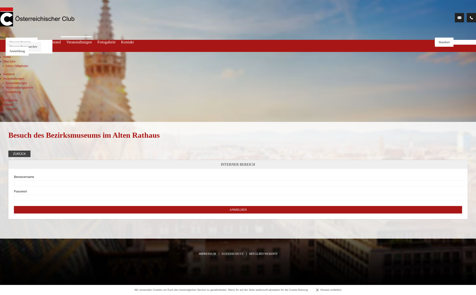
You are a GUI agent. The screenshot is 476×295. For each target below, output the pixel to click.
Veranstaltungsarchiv (19, 87)
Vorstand (9, 74)
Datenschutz (233, 253)
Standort (444, 42)
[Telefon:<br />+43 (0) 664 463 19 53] (471, 17)
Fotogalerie (106, 42)
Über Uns (9, 61)
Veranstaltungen (79, 42)
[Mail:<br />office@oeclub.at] (459, 17)
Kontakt (127, 42)
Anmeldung (17, 51)
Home (7, 57)
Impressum (207, 253)
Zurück (19, 154)
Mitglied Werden (263, 253)
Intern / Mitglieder (17, 66)
